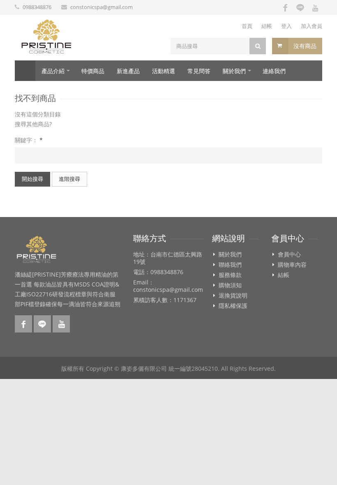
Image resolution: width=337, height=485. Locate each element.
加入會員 (311, 26)
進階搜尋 (69, 178)
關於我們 (234, 71)
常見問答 (198, 71)
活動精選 (163, 71)
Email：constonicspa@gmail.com (168, 286)
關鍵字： (29, 140)
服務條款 (230, 275)
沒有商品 (304, 46)
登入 (286, 26)
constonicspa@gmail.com (101, 7)
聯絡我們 (230, 264)
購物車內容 (292, 264)
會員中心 (289, 254)
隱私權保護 (233, 305)
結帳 (266, 26)
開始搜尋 (32, 178)
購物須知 (230, 285)
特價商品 (92, 71)
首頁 (247, 26)
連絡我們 (274, 71)
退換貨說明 (233, 295)
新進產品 (128, 71)
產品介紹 (53, 71)
